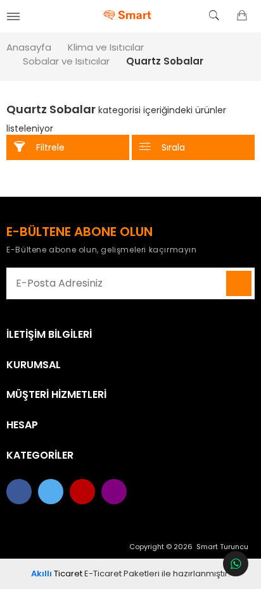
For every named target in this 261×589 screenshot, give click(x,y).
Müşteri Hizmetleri (56, 395)
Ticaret (56, 573)
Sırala (173, 147)
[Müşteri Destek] (235, 563)
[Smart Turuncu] (131, 16)
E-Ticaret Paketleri (122, 573)
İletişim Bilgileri (49, 335)
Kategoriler (39, 455)
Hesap (22, 425)
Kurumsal (33, 365)
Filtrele (50, 147)
